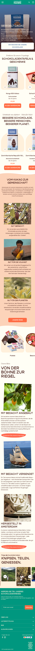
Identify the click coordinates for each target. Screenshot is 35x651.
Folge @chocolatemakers (10, 555)
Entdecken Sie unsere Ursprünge (13, 435)
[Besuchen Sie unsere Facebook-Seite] (2, 637)
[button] (17, 617)
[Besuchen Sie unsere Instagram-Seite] (5, 637)
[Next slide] (30, 87)
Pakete (12, 356)
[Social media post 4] (23, 576)
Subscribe (29, 607)
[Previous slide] (5, 576)
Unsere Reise (17, 320)
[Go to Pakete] (12, 340)
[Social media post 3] (8, 574)
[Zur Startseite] (17, 2)
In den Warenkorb (12, 105)
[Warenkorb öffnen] (33, 2)
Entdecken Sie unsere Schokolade (17, 46)
